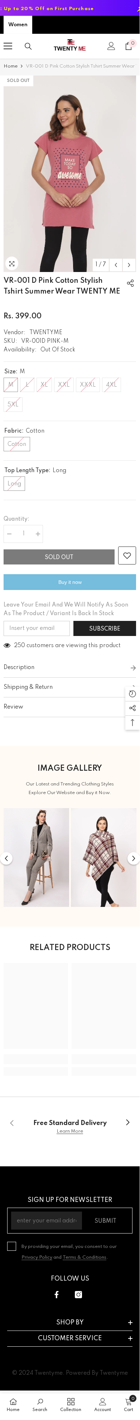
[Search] (28, 46)
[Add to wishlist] (127, 555)
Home (11, 66)
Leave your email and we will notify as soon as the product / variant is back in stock (66, 609)
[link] (36, 1059)
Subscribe (104, 629)
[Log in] (111, 46)
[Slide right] (127, 1122)
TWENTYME (45, 333)
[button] (116, 265)
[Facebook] (56, 1294)
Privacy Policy (36, 1257)
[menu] (8, 46)
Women (18, 24)
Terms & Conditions (84, 1257)
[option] (70, 173)
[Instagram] (78, 1294)
